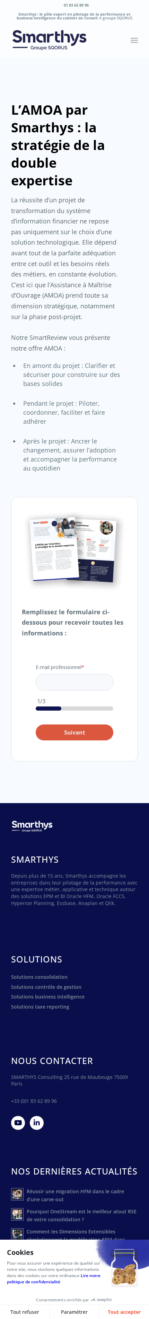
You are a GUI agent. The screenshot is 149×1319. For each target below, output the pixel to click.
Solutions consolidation (39, 977)
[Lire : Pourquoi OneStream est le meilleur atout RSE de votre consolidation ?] (17, 1214)
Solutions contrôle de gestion (46, 987)
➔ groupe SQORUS (115, 17)
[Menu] (134, 40)
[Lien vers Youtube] (18, 1123)
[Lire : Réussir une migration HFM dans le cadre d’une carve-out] (17, 1194)
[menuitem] (76, 5)
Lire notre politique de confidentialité (53, 1279)
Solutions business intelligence (48, 996)
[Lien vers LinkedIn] (37, 1123)
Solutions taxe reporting (40, 1006)
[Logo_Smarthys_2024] (61, 40)
